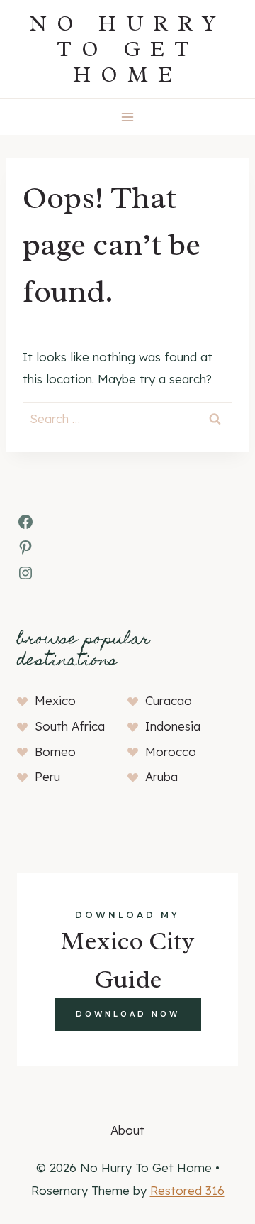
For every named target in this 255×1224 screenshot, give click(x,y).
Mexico (55, 700)
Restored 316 (187, 1190)
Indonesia (172, 725)
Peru (47, 776)
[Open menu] (128, 117)
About (127, 1129)
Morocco (170, 751)
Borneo (55, 751)
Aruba (161, 776)
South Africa (70, 725)
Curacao (168, 700)
